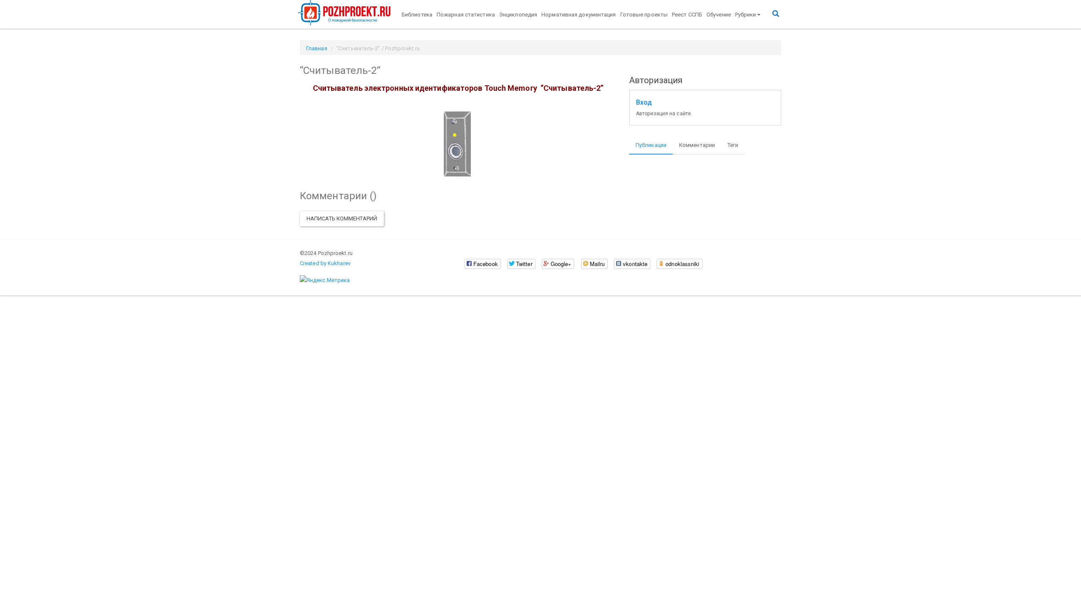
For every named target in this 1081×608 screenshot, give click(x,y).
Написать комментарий (342, 218)
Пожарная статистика (466, 14)
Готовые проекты (644, 14)
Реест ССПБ (687, 14)
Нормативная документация (578, 14)
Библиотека (417, 14)
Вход (644, 102)
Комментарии (697, 145)
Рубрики (745, 14)
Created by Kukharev (325, 263)
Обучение (718, 14)
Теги (733, 145)
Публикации (651, 145)
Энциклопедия (518, 14)
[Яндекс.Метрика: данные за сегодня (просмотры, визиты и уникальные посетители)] (325, 280)
